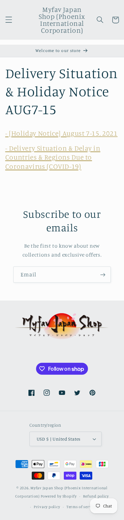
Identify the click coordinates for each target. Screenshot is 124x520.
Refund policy (96, 496)
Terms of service (81, 506)
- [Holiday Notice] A (36, 133)
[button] (8, 19)
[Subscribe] (102, 274)
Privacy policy (47, 506)
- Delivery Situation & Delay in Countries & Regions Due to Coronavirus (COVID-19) (53, 157)
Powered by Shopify (59, 496)
